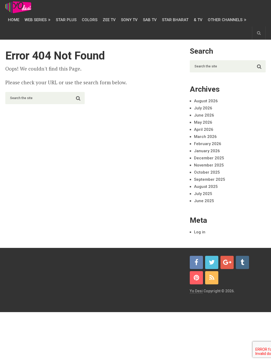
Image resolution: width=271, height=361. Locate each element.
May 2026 (203, 122)
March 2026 (205, 136)
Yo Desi (196, 291)
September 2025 (209, 179)
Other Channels (225, 19)
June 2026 (204, 115)
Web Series (36, 19)
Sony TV (129, 19)
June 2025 (204, 200)
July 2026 (203, 108)
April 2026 (203, 129)
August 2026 (206, 101)
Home (13, 19)
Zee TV (109, 19)
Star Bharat (175, 19)
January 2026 (207, 151)
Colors (89, 19)
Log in (199, 232)
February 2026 (207, 143)
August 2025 (206, 186)
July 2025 (203, 193)
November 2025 (209, 165)
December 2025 (209, 158)
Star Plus (66, 19)
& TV (198, 19)
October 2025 (207, 172)
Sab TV (150, 19)
